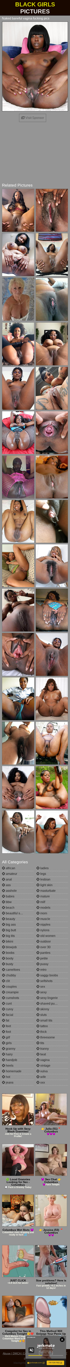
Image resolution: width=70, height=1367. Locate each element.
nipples (44, 924)
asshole (11, 890)
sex (42, 986)
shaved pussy (49, 1003)
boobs (9, 952)
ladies (44, 868)
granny (10, 1048)
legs (42, 873)
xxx (42, 1082)
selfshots (45, 981)
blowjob (11, 947)
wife (42, 1077)
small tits (45, 1020)
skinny (44, 1009)
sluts (43, 1014)
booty (9, 958)
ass (8, 885)
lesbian (44, 879)
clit (7, 981)
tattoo (43, 1026)
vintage (44, 1065)
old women (47, 935)
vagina (44, 1060)
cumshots (12, 998)
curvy (9, 1009)
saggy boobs (48, 975)
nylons (44, 930)
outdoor (45, 941)
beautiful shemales (18, 913)
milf (42, 902)
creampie (12, 992)
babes (9, 896)
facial (9, 1014)
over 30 (45, 947)
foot (8, 1031)
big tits (10, 935)
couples (11, 986)
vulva (43, 1071)
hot (7, 1077)
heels (9, 1065)
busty (9, 964)
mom (43, 913)
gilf (7, 1037)
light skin (45, 885)
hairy (9, 1054)
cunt (8, 1003)
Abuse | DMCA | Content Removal (23, 1353)
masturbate (47, 890)
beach (9, 907)
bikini (9, 941)
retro (42, 969)
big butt (10, 930)
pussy (43, 964)
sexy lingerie (48, 998)
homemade (13, 1071)
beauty (10, 919)
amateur (11, 873)
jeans (9, 1082)
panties (44, 952)
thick (43, 1031)
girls (8, 1043)
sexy (43, 992)
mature (44, 896)
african (10, 868)
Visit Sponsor (34, 117)
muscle (44, 919)
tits (41, 1043)
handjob (11, 1060)
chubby (10, 975)
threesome (47, 1037)
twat (42, 1054)
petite (43, 958)
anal (8, 879)
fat (7, 1020)
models (44, 907)
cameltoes (12, 969)
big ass (10, 924)
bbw (8, 902)
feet (8, 1026)
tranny (44, 1048)
